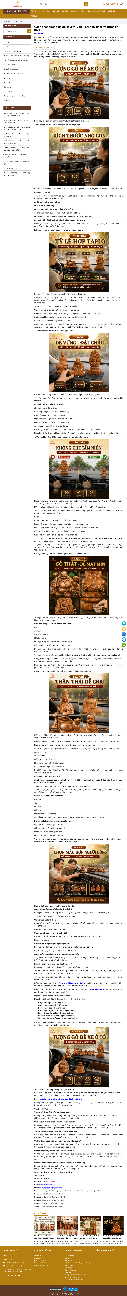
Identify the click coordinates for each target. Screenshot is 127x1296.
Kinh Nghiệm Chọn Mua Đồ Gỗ (13, 73)
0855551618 (111, 4)
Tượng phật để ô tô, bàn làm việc (76, 1275)
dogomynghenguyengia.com (14, 1262)
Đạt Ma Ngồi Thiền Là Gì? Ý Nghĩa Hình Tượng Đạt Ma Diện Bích (89, 1238)
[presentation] (38, 1233)
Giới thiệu (111, 11)
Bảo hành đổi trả (77, 11)
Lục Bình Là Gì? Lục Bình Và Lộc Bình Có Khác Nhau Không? (67, 1238)
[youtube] (15, 1275)
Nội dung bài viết (42, 48)
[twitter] (8, 1275)
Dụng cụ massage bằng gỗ (74, 1279)
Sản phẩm (46, 11)
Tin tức (34, 16)
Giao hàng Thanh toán (96, 11)
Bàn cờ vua (68, 1258)
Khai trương (7, 82)
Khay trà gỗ (69, 1265)
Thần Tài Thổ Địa (70, 1270)
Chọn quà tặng (8, 91)
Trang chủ (35, 11)
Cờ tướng (6, 42)
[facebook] (4, 1275)
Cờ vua (5, 47)
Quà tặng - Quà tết (60, 11)
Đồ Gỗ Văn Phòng (9, 64)
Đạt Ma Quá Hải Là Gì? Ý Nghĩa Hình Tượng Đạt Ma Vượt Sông (112, 1238)
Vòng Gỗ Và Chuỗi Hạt (10, 69)
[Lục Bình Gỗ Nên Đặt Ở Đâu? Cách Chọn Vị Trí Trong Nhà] (44, 1225)
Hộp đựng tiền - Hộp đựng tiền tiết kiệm (78, 1263)
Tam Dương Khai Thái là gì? (12, 168)
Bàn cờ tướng (69, 1256)
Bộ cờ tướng (69, 1260)
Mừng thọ (6, 78)
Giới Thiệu (37, 1258)
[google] (19, 1275)
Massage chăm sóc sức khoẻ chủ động (16, 55)
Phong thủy (18, 21)
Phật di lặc (68, 1267)
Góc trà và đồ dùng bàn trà (12, 51)
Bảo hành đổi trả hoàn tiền (42, 1263)
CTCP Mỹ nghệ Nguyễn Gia (70, 1294)
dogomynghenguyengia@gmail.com (17, 1266)
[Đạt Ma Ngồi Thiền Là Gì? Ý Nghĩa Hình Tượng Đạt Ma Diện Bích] (90, 1225)
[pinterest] (11, 1275)
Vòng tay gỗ (69, 1272)
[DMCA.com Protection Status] (56, 1289)
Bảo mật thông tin (40, 1260)
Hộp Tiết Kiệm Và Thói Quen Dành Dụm (16, 60)
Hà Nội (98, 1191)
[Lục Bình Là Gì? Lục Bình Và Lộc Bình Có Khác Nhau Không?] (67, 1225)
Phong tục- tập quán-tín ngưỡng (14, 96)
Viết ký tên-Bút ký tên (72, 1277)
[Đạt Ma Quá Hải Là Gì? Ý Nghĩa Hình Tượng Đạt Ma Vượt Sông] (113, 1225)
